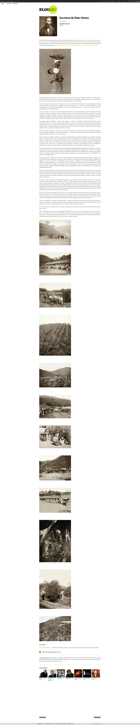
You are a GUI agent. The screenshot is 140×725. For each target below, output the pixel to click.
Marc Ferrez (56, 134)
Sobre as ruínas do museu (42, 679)
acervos (107, 1)
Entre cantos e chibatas (44, 647)
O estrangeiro (59, 678)
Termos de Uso (70, 723)
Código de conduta (49, 723)
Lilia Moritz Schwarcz (64, 23)
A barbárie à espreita (69, 678)
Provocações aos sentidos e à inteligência (51, 679)
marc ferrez (58, 652)
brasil (43, 652)
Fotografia (62, 21)
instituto (113, 1)
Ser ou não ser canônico (94, 679)
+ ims (123, 1)
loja (119, 1)
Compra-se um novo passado (78, 679)
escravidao (47, 652)
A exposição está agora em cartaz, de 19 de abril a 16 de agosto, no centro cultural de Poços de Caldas (76, 45)
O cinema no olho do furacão (86, 679)
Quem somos (40, 723)
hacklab (100, 723)
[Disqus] (70, 700)
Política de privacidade (60, 723)
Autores (9, 3)
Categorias (15, 3)
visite (101, 1)
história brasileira (52, 652)
